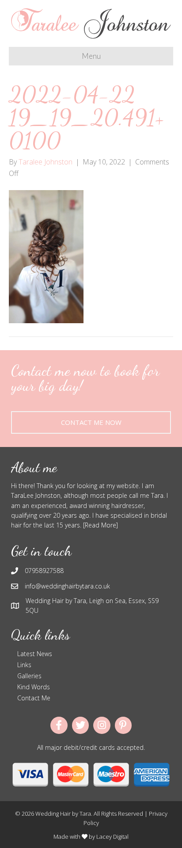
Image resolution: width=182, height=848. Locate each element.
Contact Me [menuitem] (33, 698)
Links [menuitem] (24, 665)
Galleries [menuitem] (29, 676)
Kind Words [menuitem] (33, 687)
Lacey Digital (112, 836)
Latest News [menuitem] (34, 653)
